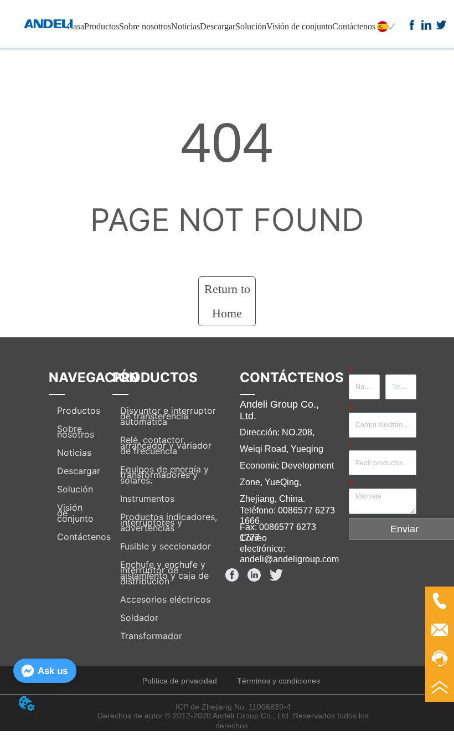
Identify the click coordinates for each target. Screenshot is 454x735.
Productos (101, 26)
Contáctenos (353, 26)
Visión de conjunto (299, 26)
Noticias (185, 26)
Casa (75, 26)
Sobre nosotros (145, 26)
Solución (250, 26)
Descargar (217, 26)
